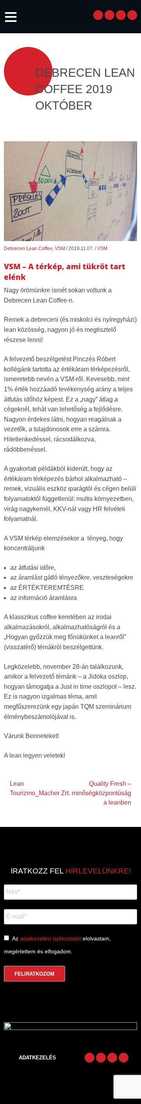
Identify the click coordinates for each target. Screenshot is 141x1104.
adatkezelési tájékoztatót (50, 938)
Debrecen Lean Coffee (28, 248)
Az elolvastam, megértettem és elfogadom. (57, 945)
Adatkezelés (37, 1058)
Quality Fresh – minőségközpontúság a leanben (101, 793)
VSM (60, 248)
